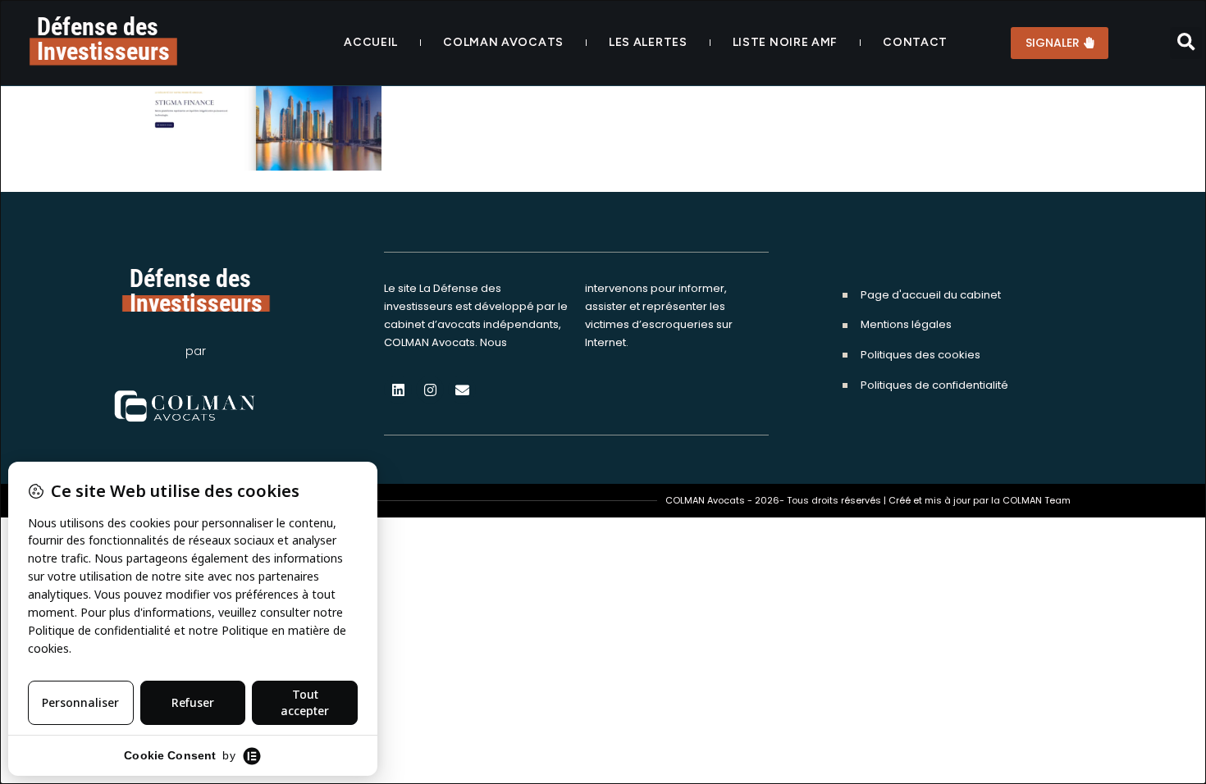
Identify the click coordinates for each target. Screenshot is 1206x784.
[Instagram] (430, 389)
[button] (1186, 43)
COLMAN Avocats (503, 42)
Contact (915, 42)
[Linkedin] (398, 389)
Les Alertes (648, 42)
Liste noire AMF (785, 42)
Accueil (371, 42)
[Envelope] (462, 389)
